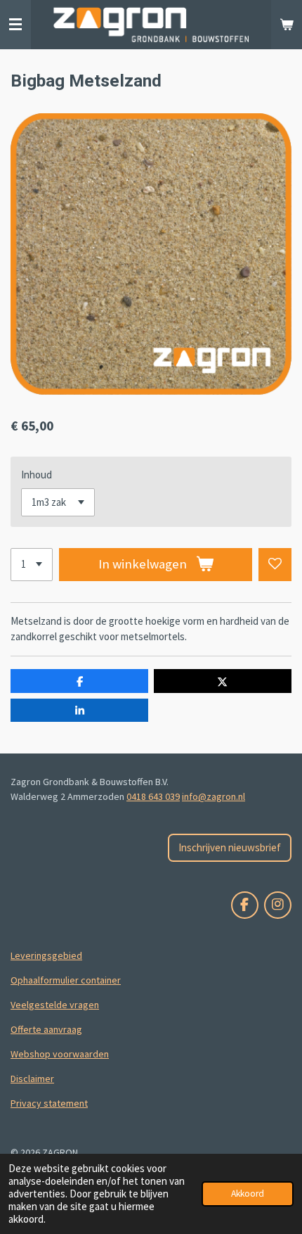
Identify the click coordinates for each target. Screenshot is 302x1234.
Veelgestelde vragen (55, 1004)
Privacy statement (49, 1103)
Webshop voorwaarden (60, 1054)
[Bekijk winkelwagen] (286, 24)
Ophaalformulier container (66, 980)
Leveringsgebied (46, 955)
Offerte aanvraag (46, 1029)
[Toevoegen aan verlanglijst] (274, 564)
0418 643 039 (153, 796)
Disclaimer (32, 1078)
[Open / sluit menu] (15, 24)
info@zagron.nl (213, 796)
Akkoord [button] (247, 1194)
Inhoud (36, 474)
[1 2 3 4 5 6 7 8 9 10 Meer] (32, 564)
